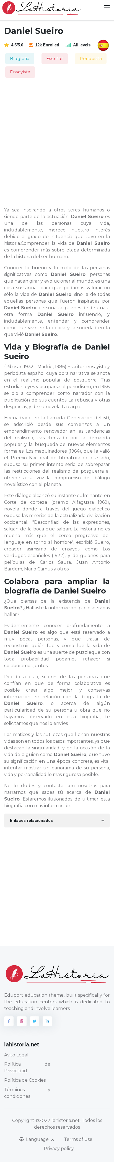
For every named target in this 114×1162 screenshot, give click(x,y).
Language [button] (38, 1139)
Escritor (54, 58)
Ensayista (20, 71)
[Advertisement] (57, 143)
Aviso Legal (16, 1055)
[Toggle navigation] (107, 8)
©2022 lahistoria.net (57, 1120)
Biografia (20, 58)
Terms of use (78, 1139)
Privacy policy (59, 1148)
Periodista (91, 58)
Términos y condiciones (27, 1093)
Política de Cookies (25, 1080)
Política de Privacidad (27, 1067)
